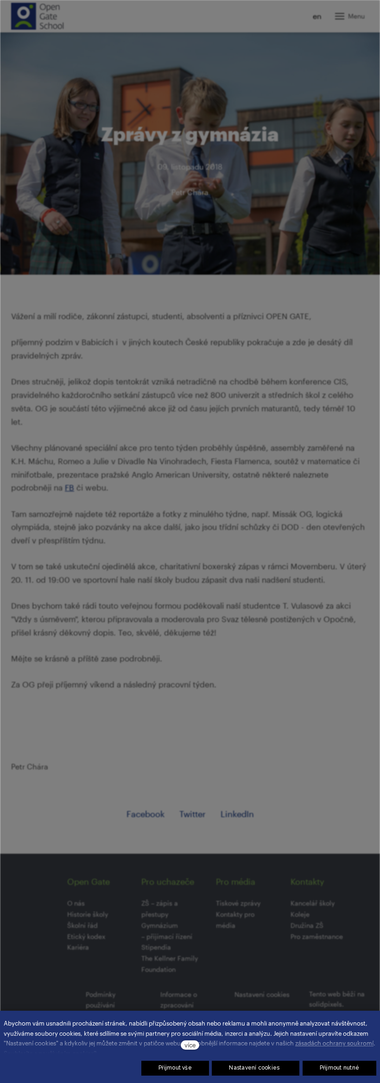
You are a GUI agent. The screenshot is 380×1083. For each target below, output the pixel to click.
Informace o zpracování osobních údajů (183, 1005)
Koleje (300, 914)
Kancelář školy (313, 903)
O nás (76, 903)
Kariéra (78, 947)
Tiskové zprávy (238, 903)
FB (69, 487)
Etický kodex (86, 936)
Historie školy (87, 914)
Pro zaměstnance (317, 936)
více (190, 1044)
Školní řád (82, 925)
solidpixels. (326, 1004)
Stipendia (156, 947)
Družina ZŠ (307, 925)
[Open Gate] (37, 16)
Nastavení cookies (262, 994)
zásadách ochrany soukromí (334, 1042)
